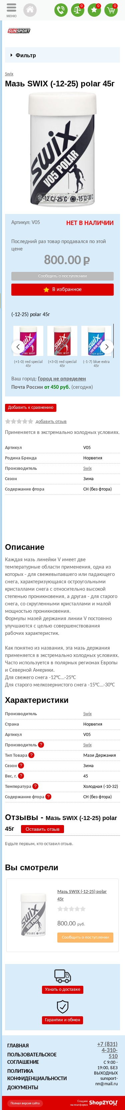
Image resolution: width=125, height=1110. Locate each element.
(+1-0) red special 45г (28, 364)
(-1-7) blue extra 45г (96, 364)
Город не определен (62, 379)
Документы (22, 1088)
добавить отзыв (51, 421)
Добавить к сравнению (30, 407)
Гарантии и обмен (62, 1020)
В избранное (66, 289)
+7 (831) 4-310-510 (107, 1050)
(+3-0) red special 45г (62, 364)
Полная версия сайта (25, 1103)
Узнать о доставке (62, 989)
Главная (18, 1046)
